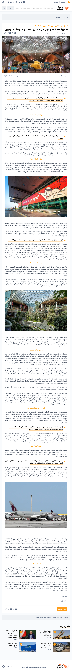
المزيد (17, 8)
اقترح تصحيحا (62, 609)
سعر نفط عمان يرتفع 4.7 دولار (12, 644)
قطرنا (48, 8)
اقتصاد (28, 8)
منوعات (33, 8)
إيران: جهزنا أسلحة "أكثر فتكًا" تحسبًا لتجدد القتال (45, 633)
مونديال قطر (47, 617)
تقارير (58, 17)
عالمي (37, 8)
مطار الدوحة (39, 617)
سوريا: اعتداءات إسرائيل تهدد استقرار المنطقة (45, 645)
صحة (44, 8)
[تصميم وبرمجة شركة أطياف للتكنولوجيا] (7, 666)
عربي (41, 8)
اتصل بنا (55, 2)
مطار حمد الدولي (57, 617)
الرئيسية (52, 8)
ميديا (21, 8)
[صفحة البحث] (4, 8)
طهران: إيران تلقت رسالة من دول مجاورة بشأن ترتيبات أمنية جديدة (11, 635)
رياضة (24, 8)
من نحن (63, 2)
